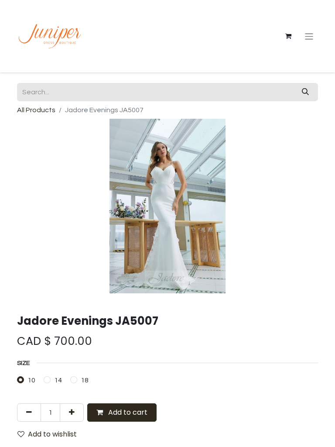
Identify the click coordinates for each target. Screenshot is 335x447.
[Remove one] (29, 412)
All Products (36, 110)
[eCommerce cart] (288, 36)
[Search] (305, 92)
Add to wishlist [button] (52, 434)
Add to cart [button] (126, 412)
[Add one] (72, 412)
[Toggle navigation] (309, 36)
